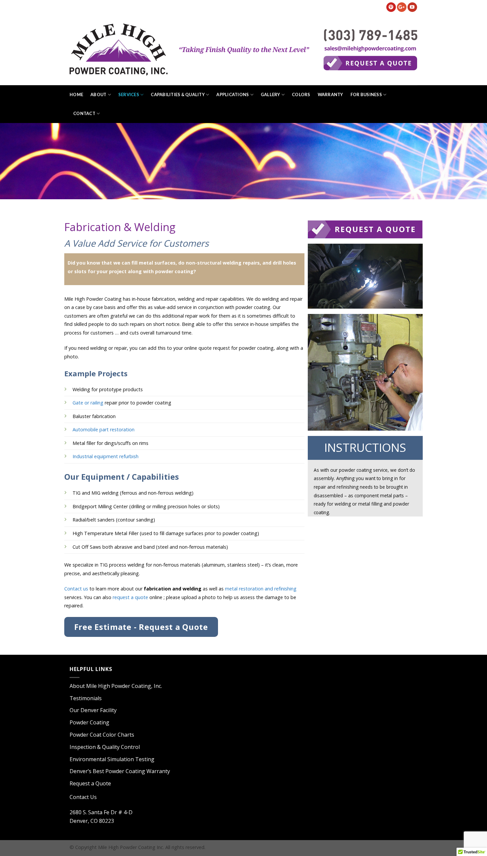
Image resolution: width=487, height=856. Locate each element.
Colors (301, 94)
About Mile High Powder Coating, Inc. (116, 686)
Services (128, 94)
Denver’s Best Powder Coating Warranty (120, 771)
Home (76, 94)
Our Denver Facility (93, 710)
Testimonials (86, 698)
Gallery (270, 94)
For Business (366, 94)
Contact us (76, 588)
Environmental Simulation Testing (112, 759)
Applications (232, 94)
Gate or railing (88, 402)
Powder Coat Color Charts (102, 734)
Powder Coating (89, 722)
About (98, 94)
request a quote (129, 597)
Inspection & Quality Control (105, 747)
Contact (84, 113)
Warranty (330, 94)
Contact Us (83, 797)
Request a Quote (90, 783)
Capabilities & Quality (178, 94)
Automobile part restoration (104, 429)
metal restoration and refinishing (261, 588)
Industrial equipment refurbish (105, 456)
